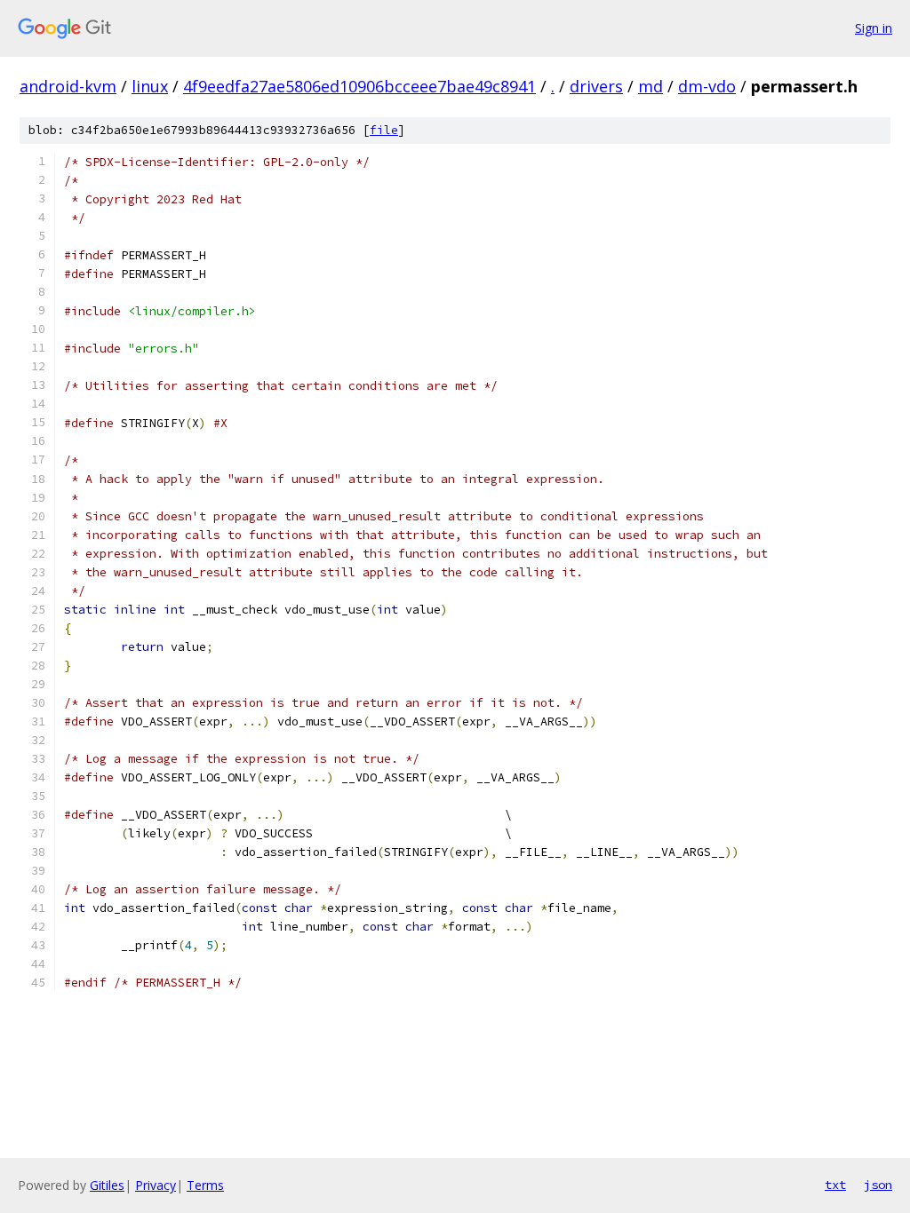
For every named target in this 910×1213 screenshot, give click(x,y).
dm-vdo (707, 86)
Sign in (873, 28)
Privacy (155, 1185)
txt (835, 1185)
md (650, 86)
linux (150, 86)
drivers (596, 86)
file (384, 130)
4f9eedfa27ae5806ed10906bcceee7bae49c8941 (359, 86)
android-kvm (68, 86)
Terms (205, 1185)
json (878, 1185)
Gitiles (107, 1185)
